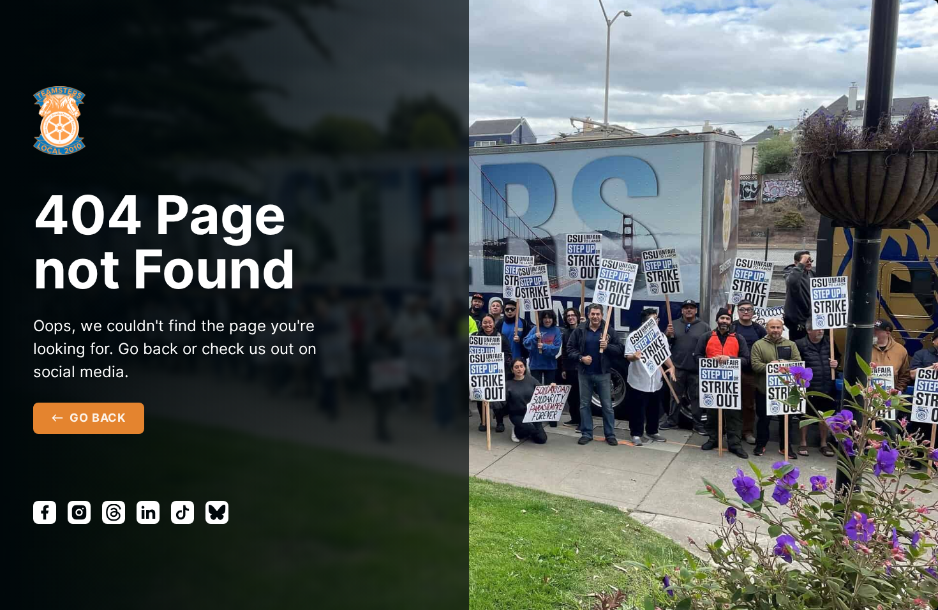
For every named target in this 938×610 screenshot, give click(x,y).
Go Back (98, 417)
